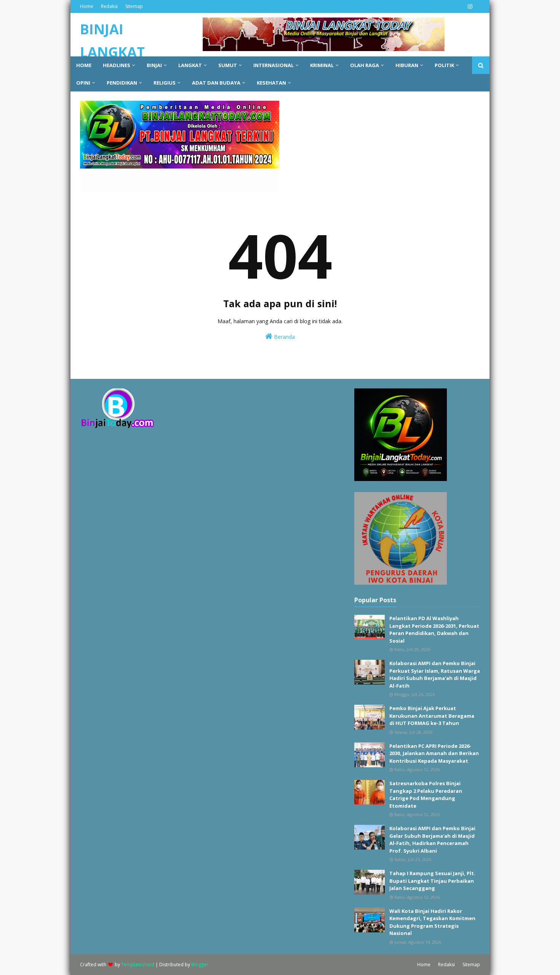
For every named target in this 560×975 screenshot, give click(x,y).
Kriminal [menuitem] (322, 65)
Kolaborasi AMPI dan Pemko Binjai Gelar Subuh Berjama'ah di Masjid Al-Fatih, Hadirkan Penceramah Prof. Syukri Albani (432, 839)
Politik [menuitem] (444, 65)
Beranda (283, 336)
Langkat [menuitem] (190, 65)
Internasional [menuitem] (273, 65)
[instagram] (469, 6)
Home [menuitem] (83, 65)
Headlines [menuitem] (116, 65)
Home (86, 6)
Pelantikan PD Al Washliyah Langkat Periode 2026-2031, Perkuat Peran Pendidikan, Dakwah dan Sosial (434, 629)
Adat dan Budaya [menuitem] (216, 82)
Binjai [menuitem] (154, 65)
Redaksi (109, 6)
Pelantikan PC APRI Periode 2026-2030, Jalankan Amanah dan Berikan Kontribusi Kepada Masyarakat (434, 753)
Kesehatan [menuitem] (271, 82)
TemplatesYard (137, 964)
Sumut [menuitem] (227, 65)
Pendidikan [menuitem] (122, 82)
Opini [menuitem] (83, 82)
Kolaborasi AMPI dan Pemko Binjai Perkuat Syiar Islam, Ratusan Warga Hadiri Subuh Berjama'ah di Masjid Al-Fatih (434, 674)
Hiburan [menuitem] (406, 65)
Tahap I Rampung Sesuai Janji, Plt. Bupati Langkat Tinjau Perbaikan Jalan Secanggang (432, 881)
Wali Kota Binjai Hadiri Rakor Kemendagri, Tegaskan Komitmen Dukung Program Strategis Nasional (432, 922)
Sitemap (134, 6)
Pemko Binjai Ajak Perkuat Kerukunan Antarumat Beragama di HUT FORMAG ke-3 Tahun (431, 715)
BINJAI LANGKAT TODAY (112, 52)
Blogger (199, 964)
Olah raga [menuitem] (364, 65)
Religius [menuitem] (165, 82)
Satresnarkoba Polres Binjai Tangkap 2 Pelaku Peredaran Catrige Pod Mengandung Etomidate (425, 794)
